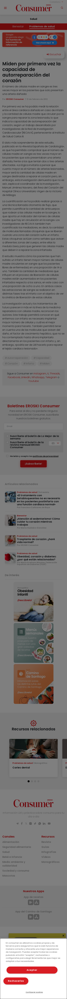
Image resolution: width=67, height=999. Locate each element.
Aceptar (32, 970)
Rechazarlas (16, 980)
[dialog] (33, 968)
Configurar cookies (34, 992)
